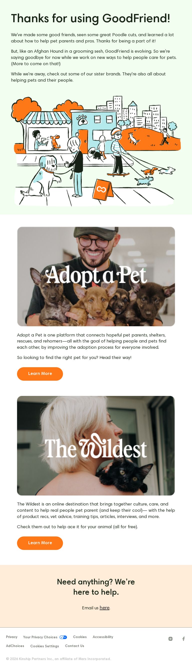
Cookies (80, 637)
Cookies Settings (44, 646)
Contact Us (74, 646)
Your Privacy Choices (40, 638)
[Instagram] (170, 639)
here (105, 608)
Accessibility (103, 637)
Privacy (11, 637)
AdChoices (15, 646)
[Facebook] (183, 639)
